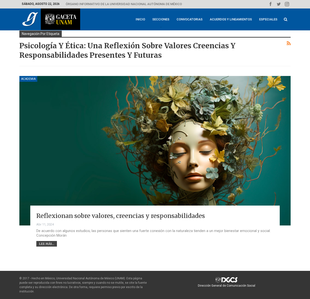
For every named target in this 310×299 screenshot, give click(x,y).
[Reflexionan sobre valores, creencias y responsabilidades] (155, 150)
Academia (28, 79)
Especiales (268, 19)
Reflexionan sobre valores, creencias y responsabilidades (120, 216)
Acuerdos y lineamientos (231, 19)
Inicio (140, 19)
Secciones (160, 19)
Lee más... (46, 244)
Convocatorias (189, 19)
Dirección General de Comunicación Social (226, 285)
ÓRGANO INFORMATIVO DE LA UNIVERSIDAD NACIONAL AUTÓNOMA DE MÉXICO (124, 4)
